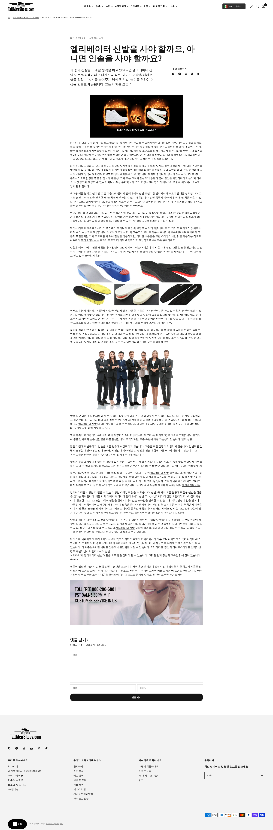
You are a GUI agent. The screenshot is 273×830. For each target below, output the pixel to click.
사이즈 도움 (145, 771)
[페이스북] (174, 74)
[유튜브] (33, 748)
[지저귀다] (18, 748)
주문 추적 (78, 771)
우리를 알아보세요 (18, 760)
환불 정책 (78, 784)
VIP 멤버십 (13, 789)
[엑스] (180, 74)
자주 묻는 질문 (15, 780)
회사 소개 (13, 766)
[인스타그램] (26, 748)
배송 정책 (78, 775)
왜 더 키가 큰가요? (148, 775)
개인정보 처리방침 (83, 794)
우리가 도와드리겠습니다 (87, 760)
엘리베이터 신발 (129, 142)
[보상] (17, 824)
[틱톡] (48, 748)
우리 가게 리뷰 (15, 775)
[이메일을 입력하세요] (262, 775)
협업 (141, 780)
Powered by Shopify (54, 823)
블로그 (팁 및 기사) (17, 784)
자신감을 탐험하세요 (150, 760)
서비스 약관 (79, 789)
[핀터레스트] (187, 74)
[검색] (257, 6)
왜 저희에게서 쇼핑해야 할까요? (24, 771)
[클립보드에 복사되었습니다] (199, 74)
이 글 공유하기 (179, 69)
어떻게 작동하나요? (149, 766)
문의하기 (78, 766)
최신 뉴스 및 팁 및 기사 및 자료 (26, 17)
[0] (263, 6)
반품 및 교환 (79, 780)
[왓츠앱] (193, 74)
